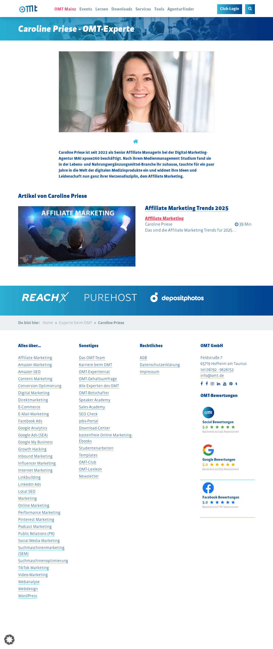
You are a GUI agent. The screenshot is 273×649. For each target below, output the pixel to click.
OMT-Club (87, 462)
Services (143, 9)
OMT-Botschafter (94, 392)
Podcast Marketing (35, 526)
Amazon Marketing (35, 364)
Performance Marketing (39, 512)
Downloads (121, 9)
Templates (88, 455)
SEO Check (88, 413)
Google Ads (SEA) (33, 435)
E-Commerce (29, 406)
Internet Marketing (35, 470)
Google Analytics (32, 428)
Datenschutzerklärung (160, 364)
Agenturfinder (180, 9)
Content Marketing (35, 378)
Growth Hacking (32, 449)
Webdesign (28, 588)
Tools (159, 9)
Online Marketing (33, 505)
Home (48, 322)
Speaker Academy (94, 399)
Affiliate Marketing (164, 218)
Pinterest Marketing (36, 519)
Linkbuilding (29, 477)
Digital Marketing (33, 392)
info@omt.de (212, 375)
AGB (143, 357)
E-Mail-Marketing (33, 413)
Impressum (149, 371)
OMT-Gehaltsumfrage (98, 378)
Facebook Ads (30, 421)
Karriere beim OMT (95, 364)
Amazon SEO (29, 371)
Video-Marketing (33, 574)
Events (85, 9)
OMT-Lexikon (90, 469)
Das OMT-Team (92, 357)
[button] (9, 639)
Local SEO (26, 491)
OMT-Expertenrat (94, 371)
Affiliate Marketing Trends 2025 (187, 208)
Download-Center (94, 428)
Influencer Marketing (37, 463)
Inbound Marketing (35, 456)
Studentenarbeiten (96, 448)
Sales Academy (92, 406)
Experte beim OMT (75, 322)
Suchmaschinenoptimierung (43, 560)
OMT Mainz (65, 9)
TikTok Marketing (33, 567)
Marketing (27, 498)
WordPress (27, 595)
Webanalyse (29, 581)
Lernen (101, 9)
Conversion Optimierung (39, 385)
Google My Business (35, 442)
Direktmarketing (33, 399)
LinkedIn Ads (29, 484)
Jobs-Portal (88, 421)
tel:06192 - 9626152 (217, 369)
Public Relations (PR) (36, 533)
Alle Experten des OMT (99, 385)
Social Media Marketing (39, 540)
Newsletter (89, 476)
